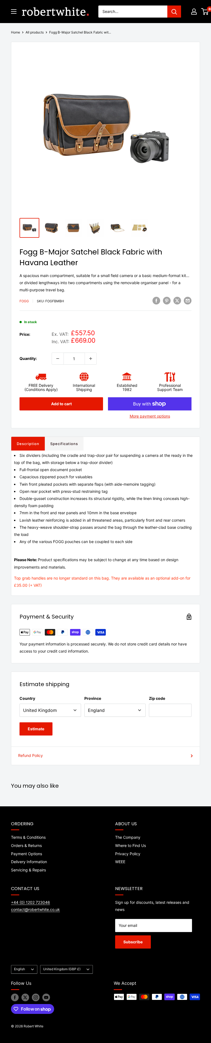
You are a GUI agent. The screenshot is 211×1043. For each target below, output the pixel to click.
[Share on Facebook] (156, 300)
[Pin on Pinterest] (167, 300)
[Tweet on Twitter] (177, 300)
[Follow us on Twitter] (25, 997)
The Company (127, 837)
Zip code (157, 698)
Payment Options (26, 853)
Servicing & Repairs (28, 870)
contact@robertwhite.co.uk (35, 909)
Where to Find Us (130, 845)
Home (15, 32)
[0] (205, 11)
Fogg (24, 301)
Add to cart (61, 403)
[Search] (174, 11)
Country (27, 698)
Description (28, 443)
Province (92, 698)
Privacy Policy (127, 853)
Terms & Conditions (28, 837)
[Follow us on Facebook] (15, 997)
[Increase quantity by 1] (90, 358)
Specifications (64, 443)
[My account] (194, 12)
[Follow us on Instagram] (36, 997)
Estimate (36, 728)
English (19, 969)
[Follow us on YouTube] (46, 997)
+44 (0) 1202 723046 (30, 902)
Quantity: (28, 358)
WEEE (120, 861)
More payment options (150, 416)
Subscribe (133, 941)
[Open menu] (13, 11)
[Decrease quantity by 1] (57, 358)
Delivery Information (29, 861)
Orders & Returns (26, 845)
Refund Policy (30, 755)
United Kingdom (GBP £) (61, 969)
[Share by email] (187, 300)
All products (35, 32)
